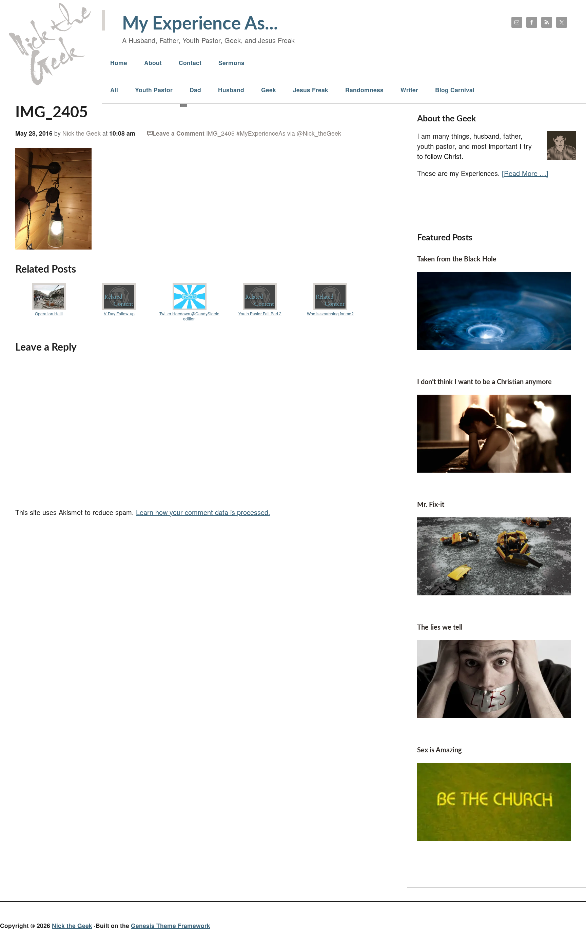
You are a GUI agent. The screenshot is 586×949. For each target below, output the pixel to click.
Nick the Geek (72, 925)
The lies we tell (440, 627)
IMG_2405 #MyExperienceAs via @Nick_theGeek (273, 133)
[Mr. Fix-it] (494, 592)
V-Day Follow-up (119, 313)
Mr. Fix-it (430, 504)
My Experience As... (200, 24)
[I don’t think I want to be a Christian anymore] (494, 470)
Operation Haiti (49, 313)
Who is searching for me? (330, 313)
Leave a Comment (178, 133)
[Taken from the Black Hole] (494, 347)
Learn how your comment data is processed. (203, 512)
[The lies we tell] (494, 715)
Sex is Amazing (439, 750)
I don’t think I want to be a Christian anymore (484, 382)
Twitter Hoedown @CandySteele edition (189, 316)
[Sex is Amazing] (494, 838)
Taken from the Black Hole (456, 259)
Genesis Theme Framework (170, 925)
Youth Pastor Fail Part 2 (259, 313)
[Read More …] (525, 173)
